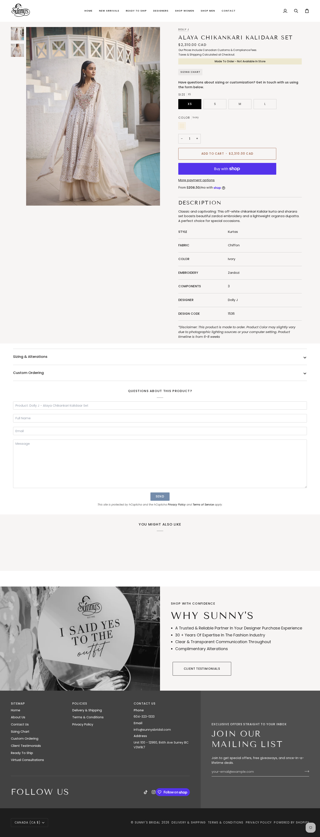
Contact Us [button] (144, 704)
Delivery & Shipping (87, 710)
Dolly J (183, 29)
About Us (18, 717)
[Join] (305, 771)
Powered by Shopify (291, 822)
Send (160, 496)
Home (15, 710)
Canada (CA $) (27, 822)
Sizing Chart (190, 72)
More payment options (196, 180)
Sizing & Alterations (30, 356)
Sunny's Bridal (147, 822)
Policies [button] (79, 704)
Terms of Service (203, 504)
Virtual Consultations (27, 760)
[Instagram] (154, 792)
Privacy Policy (177, 504)
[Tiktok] (145, 792)
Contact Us (20, 724)
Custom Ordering (28, 372)
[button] (109, 11)
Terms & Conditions (88, 717)
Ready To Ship (22, 753)
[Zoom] (93, 116)
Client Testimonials (202, 669)
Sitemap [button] (18, 704)
